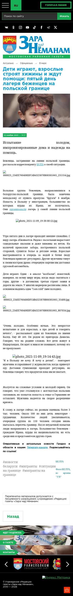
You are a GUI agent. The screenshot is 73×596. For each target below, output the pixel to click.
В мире (42, 63)
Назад (13, 516)
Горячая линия (56, 5)
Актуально (8, 63)
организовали (18, 209)
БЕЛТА (40, 164)
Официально (26, 63)
